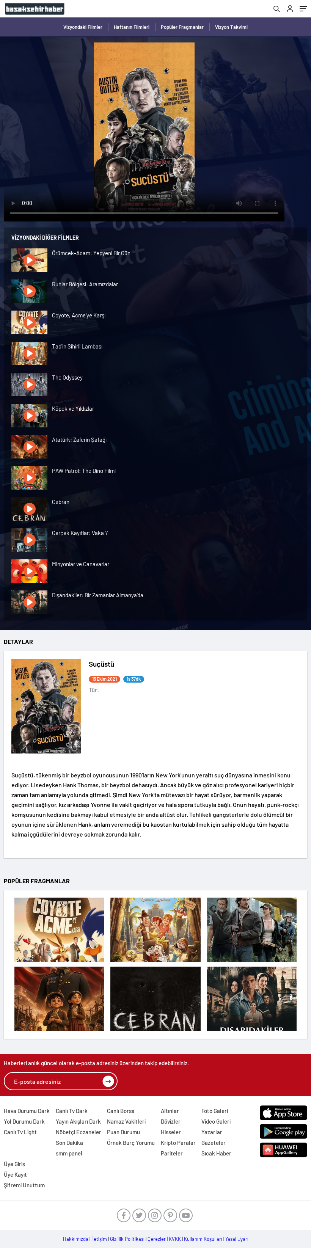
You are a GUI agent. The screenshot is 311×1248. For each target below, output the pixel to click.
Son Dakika (69, 1142)
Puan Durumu (123, 1132)
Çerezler (157, 1239)
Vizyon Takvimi (231, 27)
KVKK (175, 1239)
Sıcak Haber (216, 1153)
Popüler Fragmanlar (182, 27)
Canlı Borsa (121, 1110)
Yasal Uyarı (236, 1239)
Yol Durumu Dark (24, 1121)
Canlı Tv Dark (72, 1110)
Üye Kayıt (15, 1174)
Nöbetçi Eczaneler (78, 1132)
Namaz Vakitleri (126, 1121)
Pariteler (172, 1153)
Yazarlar (211, 1132)
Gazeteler (213, 1142)
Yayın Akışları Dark (78, 1121)
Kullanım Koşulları (203, 1239)
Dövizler (171, 1121)
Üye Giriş (14, 1163)
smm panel (69, 1153)
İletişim (99, 1239)
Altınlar (170, 1110)
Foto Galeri (214, 1110)
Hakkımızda (75, 1239)
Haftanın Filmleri (131, 27)
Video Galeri (216, 1121)
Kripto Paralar (178, 1142)
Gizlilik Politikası (127, 1239)
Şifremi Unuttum (24, 1185)
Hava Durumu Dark (27, 1110)
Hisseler (171, 1132)
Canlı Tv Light (20, 1132)
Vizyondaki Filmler (82, 27)
